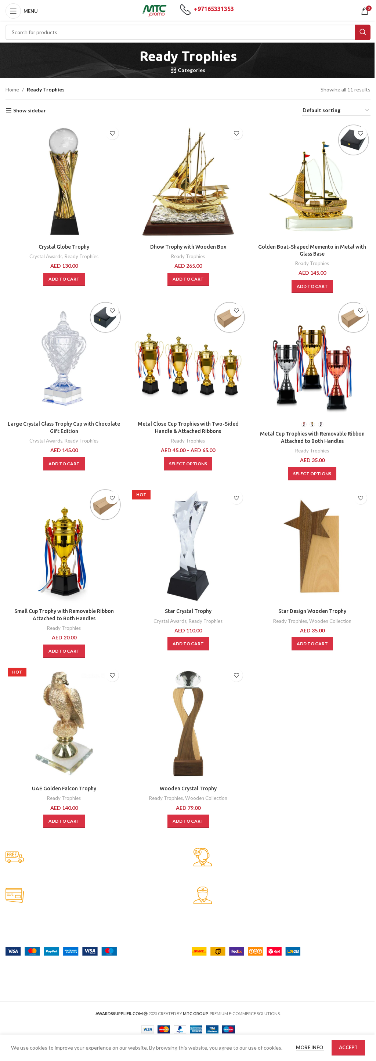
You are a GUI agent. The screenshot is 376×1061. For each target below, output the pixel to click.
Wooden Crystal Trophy (188, 788)
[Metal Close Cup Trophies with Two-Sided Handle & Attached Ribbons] (188, 358)
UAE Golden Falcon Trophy (64, 788)
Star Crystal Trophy (188, 611)
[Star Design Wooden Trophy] (312, 546)
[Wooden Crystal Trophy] (188, 723)
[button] (64, 279)
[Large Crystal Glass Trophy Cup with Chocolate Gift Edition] (64, 358)
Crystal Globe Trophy (64, 247)
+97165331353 (214, 8)
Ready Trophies (81, 256)
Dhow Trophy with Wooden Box (188, 247)
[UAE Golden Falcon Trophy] (64, 723)
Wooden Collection (330, 621)
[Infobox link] (94, 857)
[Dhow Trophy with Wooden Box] (188, 181)
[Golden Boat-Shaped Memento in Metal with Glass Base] (312, 181)
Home (12, 89)
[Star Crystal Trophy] (188, 546)
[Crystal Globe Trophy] (64, 181)
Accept (348, 1047)
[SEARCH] (362, 32)
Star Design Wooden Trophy (312, 611)
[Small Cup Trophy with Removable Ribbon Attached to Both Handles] (64, 546)
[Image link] (61, 950)
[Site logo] (154, 10)
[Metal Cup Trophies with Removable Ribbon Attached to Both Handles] (312, 358)
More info (310, 1047)
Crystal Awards (45, 256)
